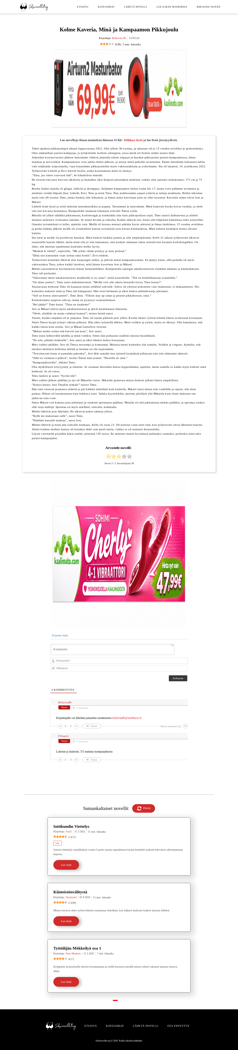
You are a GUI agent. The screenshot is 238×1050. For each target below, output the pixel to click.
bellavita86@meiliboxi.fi (126, 717)
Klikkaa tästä (133, 140)
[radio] (108, 457)
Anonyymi (71, 897)
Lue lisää (66, 864)
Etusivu (83, 6)
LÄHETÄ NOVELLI (145, 1026)
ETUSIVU (90, 1026)
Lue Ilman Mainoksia (172, 6)
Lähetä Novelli (135, 6)
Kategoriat (106, 6)
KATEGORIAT (115, 1026)
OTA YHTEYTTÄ (178, 1026)
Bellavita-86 (119, 38)
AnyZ (69, 831)
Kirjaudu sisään (209, 6)
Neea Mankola (73, 953)
